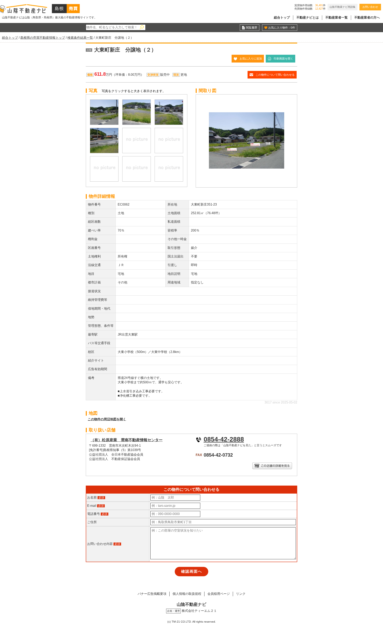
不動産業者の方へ (367, 17)
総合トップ (282, 17)
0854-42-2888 (224, 439)
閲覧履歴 (251, 27)
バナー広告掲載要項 (152, 593)
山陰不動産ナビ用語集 (342, 6)
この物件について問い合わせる (275, 74)
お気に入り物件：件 (281, 27)
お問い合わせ (370, 6)
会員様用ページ (218, 593)
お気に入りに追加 (251, 58)
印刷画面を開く (283, 58)
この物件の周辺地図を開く (107, 419)
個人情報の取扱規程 (187, 593)
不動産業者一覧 (336, 17)
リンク (241, 593)
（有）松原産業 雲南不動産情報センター (127, 440)
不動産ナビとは (307, 17)
